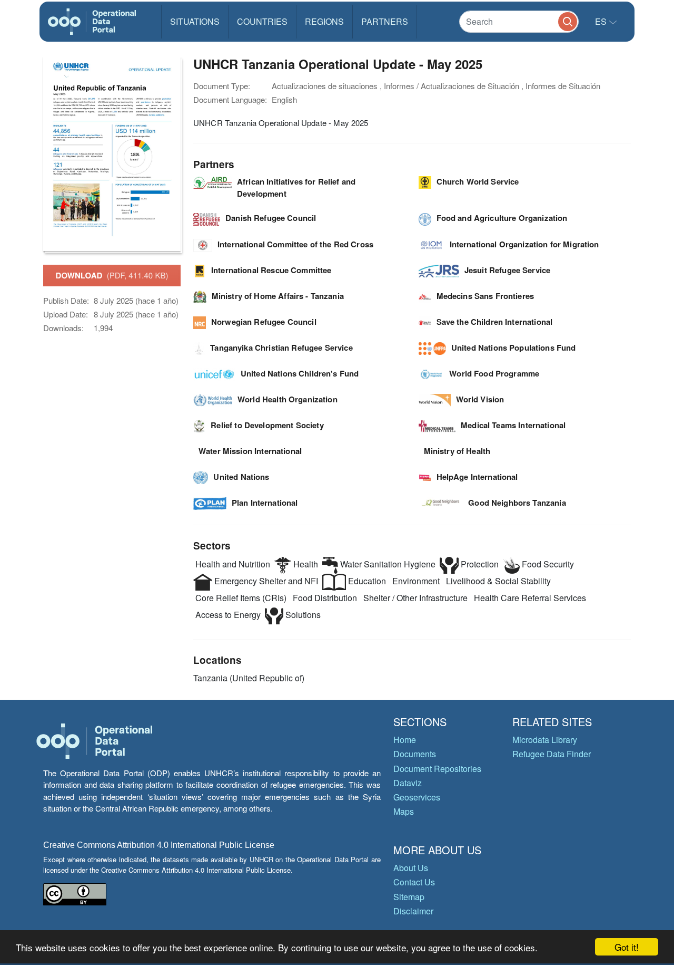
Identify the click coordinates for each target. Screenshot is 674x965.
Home (404, 740)
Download (112, 275)
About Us (410, 868)
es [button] (602, 21)
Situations (195, 21)
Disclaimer (413, 911)
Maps (403, 811)
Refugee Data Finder (551, 754)
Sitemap (408, 897)
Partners (384, 21)
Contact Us (414, 882)
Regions (324, 21)
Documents (414, 754)
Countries (262, 21)
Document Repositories (437, 769)
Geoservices (416, 797)
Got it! (626, 946)
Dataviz (407, 783)
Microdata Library (544, 740)
